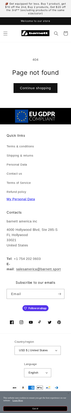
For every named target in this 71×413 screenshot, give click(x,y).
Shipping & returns (20, 155)
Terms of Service (19, 182)
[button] (5, 33)
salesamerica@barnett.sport (38, 269)
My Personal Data (21, 199)
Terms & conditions (20, 146)
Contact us (14, 173)
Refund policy (16, 192)
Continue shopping (35, 88)
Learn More (18, 400)
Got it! (35, 408)
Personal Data (17, 164)
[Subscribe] (59, 294)
